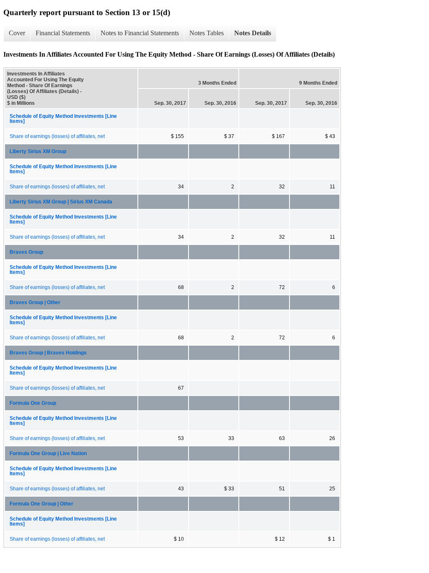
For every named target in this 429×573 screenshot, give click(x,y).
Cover (17, 32)
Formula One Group (33, 403)
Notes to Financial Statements (140, 32)
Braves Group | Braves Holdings (48, 352)
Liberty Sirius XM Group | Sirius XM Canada (61, 201)
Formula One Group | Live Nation (48, 453)
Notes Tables (206, 32)
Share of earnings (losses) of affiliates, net (57, 136)
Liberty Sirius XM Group (38, 151)
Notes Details (252, 32)
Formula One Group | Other (41, 503)
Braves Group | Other (35, 302)
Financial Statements (63, 32)
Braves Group (26, 252)
